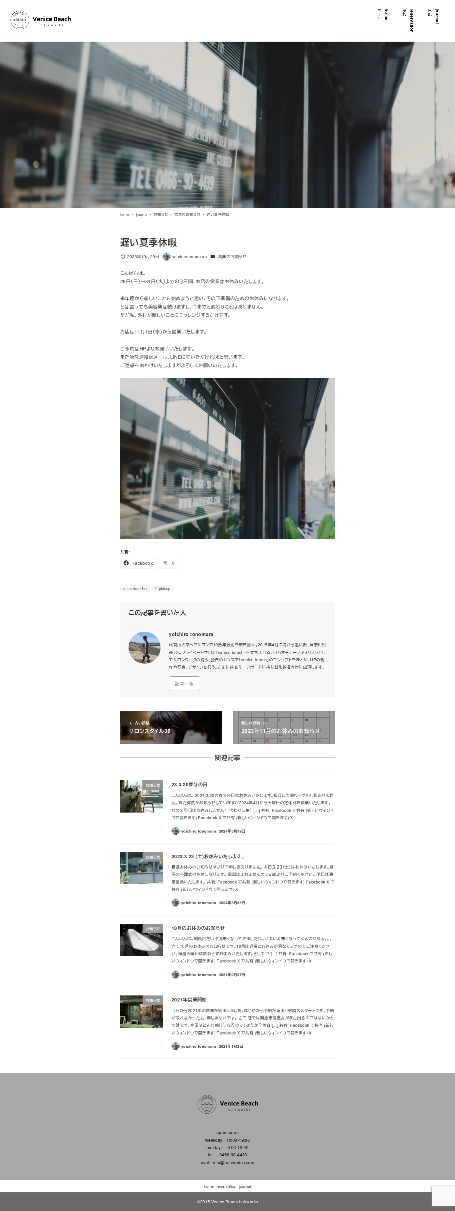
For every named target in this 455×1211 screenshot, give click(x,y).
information (137, 588)
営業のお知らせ (232, 257)
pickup (164, 588)
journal (245, 1186)
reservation (226, 1186)
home (209, 1186)
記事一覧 (184, 683)
